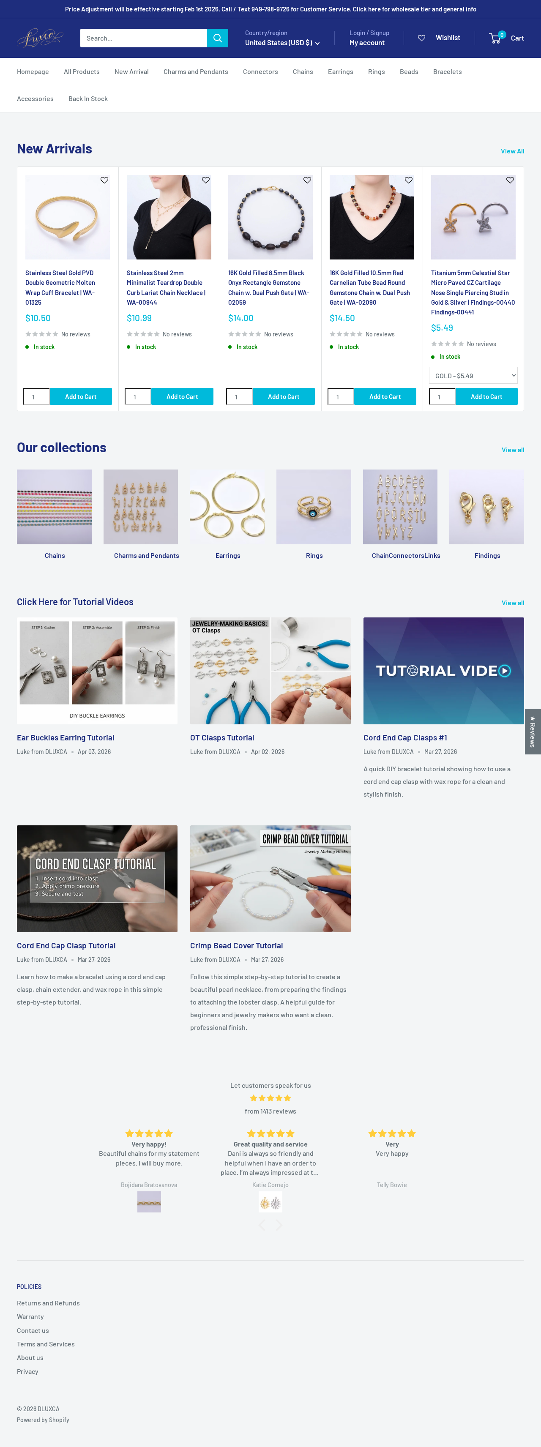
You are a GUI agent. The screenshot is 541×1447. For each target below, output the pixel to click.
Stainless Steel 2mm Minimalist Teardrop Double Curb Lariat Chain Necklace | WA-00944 (166, 287)
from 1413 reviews (270, 1111)
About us (30, 1357)
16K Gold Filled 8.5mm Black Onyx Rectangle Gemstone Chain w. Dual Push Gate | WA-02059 (268, 287)
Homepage (33, 71)
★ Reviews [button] (533, 731)
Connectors (260, 71)
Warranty (30, 1316)
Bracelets (447, 71)
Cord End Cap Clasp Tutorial (66, 945)
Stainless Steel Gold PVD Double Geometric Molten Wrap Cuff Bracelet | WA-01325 (60, 287)
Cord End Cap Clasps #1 (405, 737)
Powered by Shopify (43, 1419)
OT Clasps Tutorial (222, 737)
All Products (82, 71)
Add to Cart (81, 396)
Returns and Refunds (48, 1303)
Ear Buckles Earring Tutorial (66, 737)
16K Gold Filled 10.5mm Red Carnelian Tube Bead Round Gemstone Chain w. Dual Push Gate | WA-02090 (370, 287)
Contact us (33, 1330)
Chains (303, 71)
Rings (376, 71)
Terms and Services (46, 1344)
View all (514, 449)
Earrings (340, 71)
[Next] (524, 288)
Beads (409, 71)
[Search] (217, 38)
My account (367, 42)
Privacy (27, 1371)
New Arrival (132, 71)
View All (513, 151)
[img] (270, 1098)
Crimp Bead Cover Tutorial (236, 945)
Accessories (35, 98)
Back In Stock (88, 98)
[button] (264, 1225)
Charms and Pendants (196, 71)
